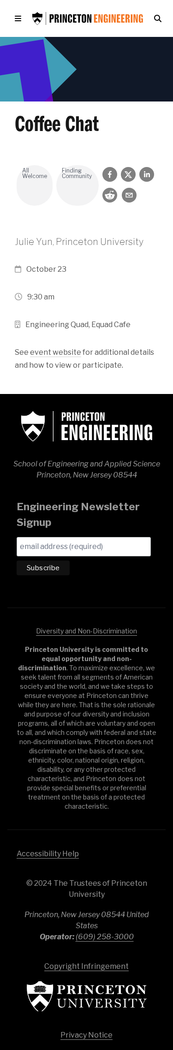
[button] (19, 18)
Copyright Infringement (86, 966)
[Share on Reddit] (110, 195)
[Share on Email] (129, 195)
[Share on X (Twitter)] (128, 174)
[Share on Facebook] (110, 174)
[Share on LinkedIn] (146, 174)
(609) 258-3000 (105, 936)
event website (55, 352)
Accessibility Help (48, 853)
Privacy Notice (86, 1035)
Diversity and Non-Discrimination (86, 631)
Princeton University (87, 996)
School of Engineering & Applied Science (87, 426)
